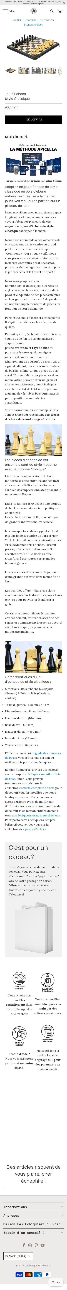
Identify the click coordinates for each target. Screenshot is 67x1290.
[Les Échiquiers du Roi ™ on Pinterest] (36, 1245)
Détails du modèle (16, 137)
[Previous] (8, 46)
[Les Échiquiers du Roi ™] (33, 11)
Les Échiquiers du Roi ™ (37, 1265)
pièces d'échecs (35, 829)
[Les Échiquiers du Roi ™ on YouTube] (42, 1245)
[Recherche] (52, 11)
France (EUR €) (15, 1256)
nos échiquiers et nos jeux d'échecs (36, 815)
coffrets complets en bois (36, 788)
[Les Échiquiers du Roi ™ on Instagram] (30, 1245)
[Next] (59, 46)
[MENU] (5, 11)
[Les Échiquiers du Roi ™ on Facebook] (24, 1245)
